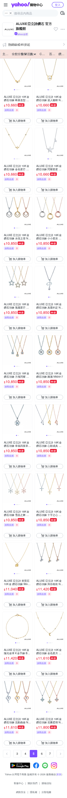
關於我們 (32, 783)
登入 (57, 5)
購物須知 (46, 783)
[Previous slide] (4, 73)
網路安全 (21, 792)
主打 (5, 54)
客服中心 (18, 783)
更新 (59, 774)
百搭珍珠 (52, 54)
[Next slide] (29, 73)
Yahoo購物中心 (27, 4)
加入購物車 (19, 120)
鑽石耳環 (62, 54)
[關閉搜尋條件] (10, 13)
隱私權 (33, 792)
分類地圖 (46, 792)
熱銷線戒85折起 (19, 44)
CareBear (43, 54)
